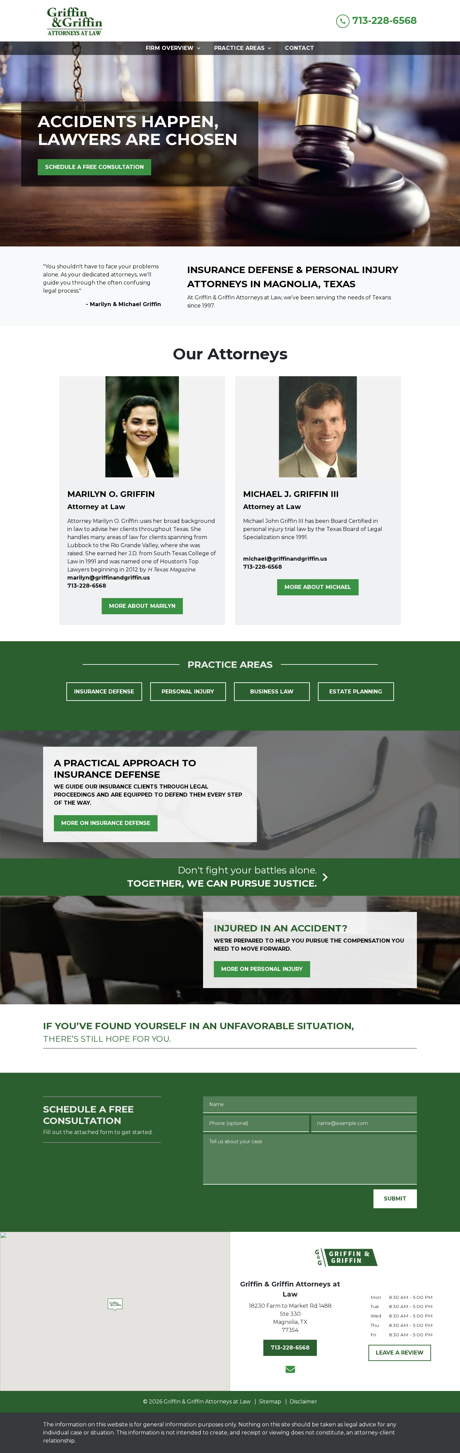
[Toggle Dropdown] (200, 48)
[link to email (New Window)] (290, 1369)
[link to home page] (73, 20)
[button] (115, 1304)
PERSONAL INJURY (188, 691)
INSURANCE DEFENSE (104, 691)
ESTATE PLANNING (355, 691)
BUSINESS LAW (272, 691)
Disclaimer (303, 1401)
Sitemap (270, 1401)
